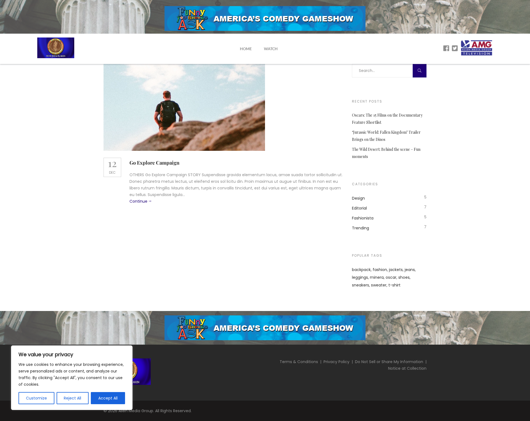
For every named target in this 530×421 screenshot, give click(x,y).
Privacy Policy (336, 361)
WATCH (271, 48)
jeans (410, 269)
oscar (391, 277)
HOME (246, 48)
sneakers (360, 285)
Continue (138, 201)
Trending (360, 228)
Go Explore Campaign (154, 162)
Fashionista (362, 218)
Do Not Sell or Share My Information (389, 361)
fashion (380, 269)
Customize (36, 398)
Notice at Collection (407, 368)
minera (377, 277)
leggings (360, 277)
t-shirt (394, 285)
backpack (361, 269)
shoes (404, 277)
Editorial (359, 208)
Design (358, 198)
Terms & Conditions (299, 361)
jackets (396, 269)
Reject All (72, 398)
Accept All (108, 398)
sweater (378, 285)
